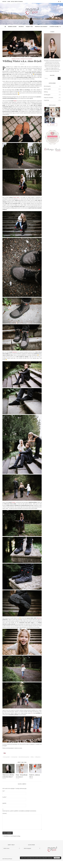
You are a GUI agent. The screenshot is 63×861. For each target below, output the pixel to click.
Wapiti (15, 100)
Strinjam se (57, 857)
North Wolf (16, 197)
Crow (19, 198)
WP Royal (10, 858)
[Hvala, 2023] (52, 109)
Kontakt (4, 1)
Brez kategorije (47, 86)
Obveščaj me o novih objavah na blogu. (12, 836)
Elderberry (39, 618)
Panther (14, 502)
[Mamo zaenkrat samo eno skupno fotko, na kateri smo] (57, 114)
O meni (8, 1)
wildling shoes (37, 757)
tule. (32, 713)
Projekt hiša (29, 26)
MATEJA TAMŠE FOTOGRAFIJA (17, 1)
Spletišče (4, 803)
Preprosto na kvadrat (41, 26)
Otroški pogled (54, 26)
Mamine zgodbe (12, 26)
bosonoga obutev (6, 757)
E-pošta (4, 797)
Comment (4, 813)
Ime (3, 791)
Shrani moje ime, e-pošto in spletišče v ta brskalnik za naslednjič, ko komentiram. (19, 810)
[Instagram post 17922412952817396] (46, 120)
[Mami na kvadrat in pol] (31, 10)
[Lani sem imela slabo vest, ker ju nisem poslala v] (46, 114)
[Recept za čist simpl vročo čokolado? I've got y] (57, 109)
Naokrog (21, 26)
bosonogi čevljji (14, 757)
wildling (32, 757)
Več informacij (50, 857)
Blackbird (14, 352)
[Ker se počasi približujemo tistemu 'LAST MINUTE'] (52, 120)
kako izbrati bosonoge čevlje (24, 757)
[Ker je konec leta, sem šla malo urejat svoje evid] (52, 114)
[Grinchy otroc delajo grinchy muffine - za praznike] (46, 109)
